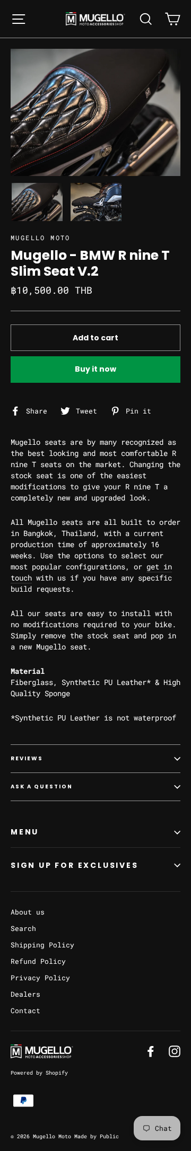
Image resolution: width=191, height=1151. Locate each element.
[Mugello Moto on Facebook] (151, 1051)
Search (23, 928)
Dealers (25, 994)
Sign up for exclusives (74, 865)
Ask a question (42, 786)
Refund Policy (38, 961)
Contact (25, 1010)
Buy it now (95, 369)
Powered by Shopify (39, 1072)
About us (28, 912)
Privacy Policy (40, 977)
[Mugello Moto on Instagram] (174, 1051)
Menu (25, 832)
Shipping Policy (42, 945)
